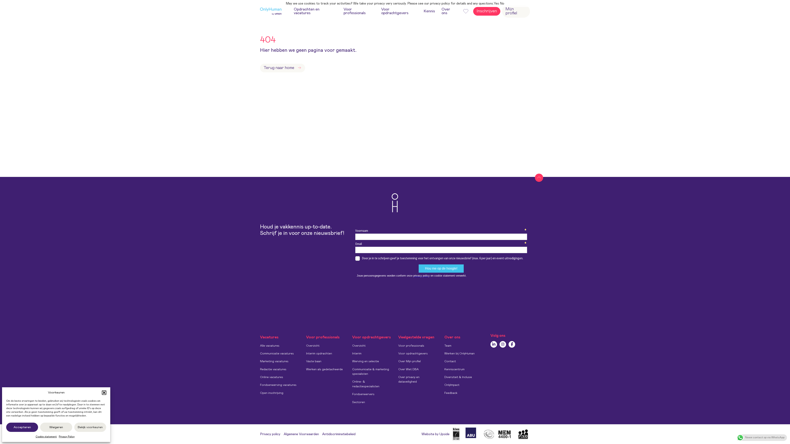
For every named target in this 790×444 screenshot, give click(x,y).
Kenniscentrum (454, 369)
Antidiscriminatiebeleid (339, 434)
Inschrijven (487, 11)
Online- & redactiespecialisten (365, 384)
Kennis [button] (429, 11)
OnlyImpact (451, 385)
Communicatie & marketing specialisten (370, 371)
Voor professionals (411, 345)
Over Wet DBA (408, 369)
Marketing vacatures (274, 361)
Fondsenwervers (363, 394)
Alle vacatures (269, 345)
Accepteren (22, 427)
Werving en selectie (365, 361)
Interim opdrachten (319, 353)
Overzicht (312, 345)
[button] (104, 393)
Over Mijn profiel (409, 361)
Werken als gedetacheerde (324, 369)
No (502, 3)
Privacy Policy (67, 436)
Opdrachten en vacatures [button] (306, 11)
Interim (356, 353)
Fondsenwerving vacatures (278, 385)
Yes (496, 3)
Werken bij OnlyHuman (459, 353)
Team (447, 345)
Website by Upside (436, 434)
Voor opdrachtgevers (413, 353)
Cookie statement (46, 436)
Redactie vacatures (273, 369)
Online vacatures (271, 377)
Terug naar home (279, 68)
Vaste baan (313, 361)
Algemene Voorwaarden (301, 434)
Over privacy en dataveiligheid (408, 379)
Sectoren (358, 402)
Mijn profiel (511, 11)
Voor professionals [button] (355, 11)
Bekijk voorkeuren (90, 427)
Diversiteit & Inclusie (458, 377)
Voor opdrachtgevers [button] (394, 11)
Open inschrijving (271, 393)
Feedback (450, 393)
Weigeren (56, 427)
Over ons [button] (445, 11)
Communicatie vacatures (277, 353)
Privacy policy (270, 434)
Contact (450, 361)
